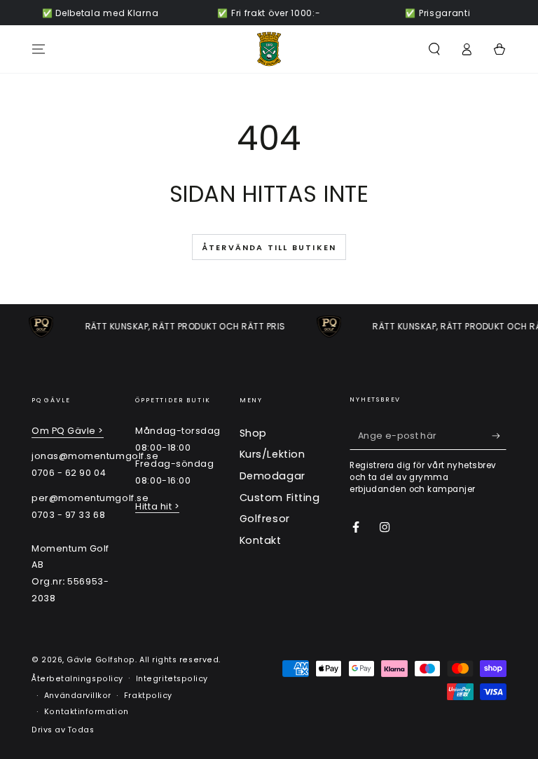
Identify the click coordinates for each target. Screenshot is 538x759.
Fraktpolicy (148, 695)
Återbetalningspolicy (77, 678)
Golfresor (265, 519)
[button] (434, 49)
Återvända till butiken (269, 247)
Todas (81, 730)
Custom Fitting (280, 498)
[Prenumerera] (499, 436)
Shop (253, 433)
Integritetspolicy (172, 678)
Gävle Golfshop (101, 660)
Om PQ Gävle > (68, 431)
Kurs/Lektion (272, 454)
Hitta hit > (157, 506)
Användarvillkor (77, 695)
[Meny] (38, 49)
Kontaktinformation (86, 711)
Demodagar (272, 476)
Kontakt (261, 540)
